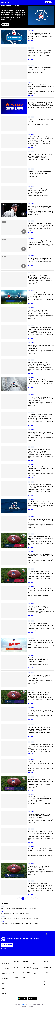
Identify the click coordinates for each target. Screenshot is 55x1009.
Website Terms (12, 1003)
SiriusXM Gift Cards (37, 971)
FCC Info (34, 1004)
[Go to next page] (36, 898)
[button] (53, 2)
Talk (33, 99)
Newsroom (25, 970)
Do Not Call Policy (43, 1003)
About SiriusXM (26, 965)
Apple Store (32, 998)
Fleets (3, 988)
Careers (24, 977)
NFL (29, 30)
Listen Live (5, 24)
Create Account (16, 967)
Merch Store (35, 968)
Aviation (4, 986)
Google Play (22, 998)
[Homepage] (5, 2)
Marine (3, 983)
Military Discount (6, 973)
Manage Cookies (40, 1004)
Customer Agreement (20, 1003)
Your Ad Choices (35, 1003)
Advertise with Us (26, 975)
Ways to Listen (36, 966)
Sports (32, 30)
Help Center (46, 972)
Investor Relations (27, 967)
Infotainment (5, 981)
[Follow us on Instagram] (45, 979)
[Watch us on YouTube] (45, 982)
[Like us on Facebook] (45, 978)
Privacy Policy (28, 1003)
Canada (35, 973)
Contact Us (46, 965)
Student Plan (5, 976)
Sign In (14, 965)
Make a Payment (16, 970)
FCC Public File (28, 1004)
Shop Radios (5, 978)
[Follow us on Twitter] (45, 981)
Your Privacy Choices (17, 1004)
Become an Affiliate (27, 972)
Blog (34, 963)
